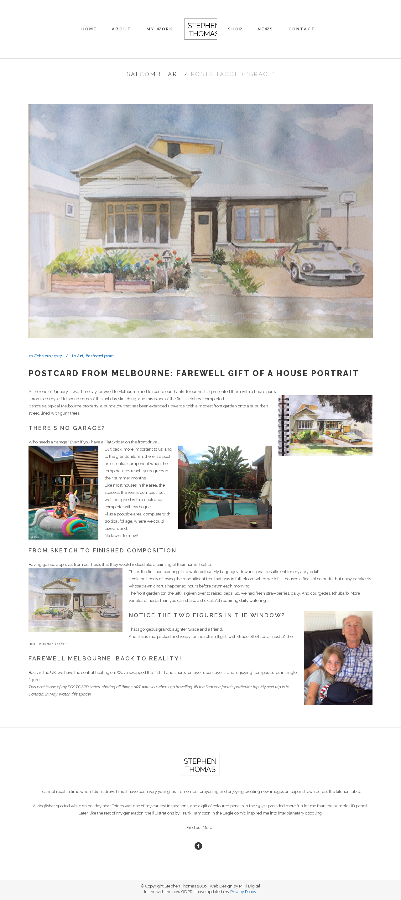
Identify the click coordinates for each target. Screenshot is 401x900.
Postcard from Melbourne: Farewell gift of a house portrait (194, 373)
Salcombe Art (154, 74)
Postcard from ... (102, 356)
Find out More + (200, 827)
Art (80, 356)
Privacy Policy (243, 891)
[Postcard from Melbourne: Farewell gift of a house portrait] (200, 221)
